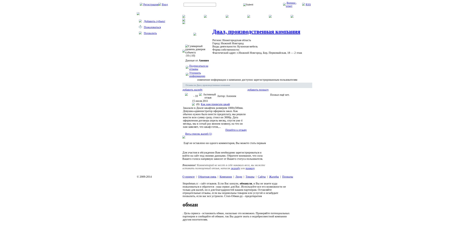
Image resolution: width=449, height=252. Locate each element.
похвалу (250, 168)
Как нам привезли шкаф (215, 104)
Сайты (262, 176)
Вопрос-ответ (291, 4)
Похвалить (150, 33)
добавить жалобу (192, 89)
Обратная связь (207, 176)
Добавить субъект (154, 21)
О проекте (188, 176)
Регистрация (150, 4)
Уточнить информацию (197, 74)
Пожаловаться (152, 27)
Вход (165, 4)
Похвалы (287, 176)
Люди (238, 176)
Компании (226, 176)
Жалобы (274, 176)
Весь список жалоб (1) (198, 133)
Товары (250, 176)
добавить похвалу (258, 89)
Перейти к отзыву (236, 129)
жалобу (235, 168)
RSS (308, 4)
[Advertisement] (158, 71)
